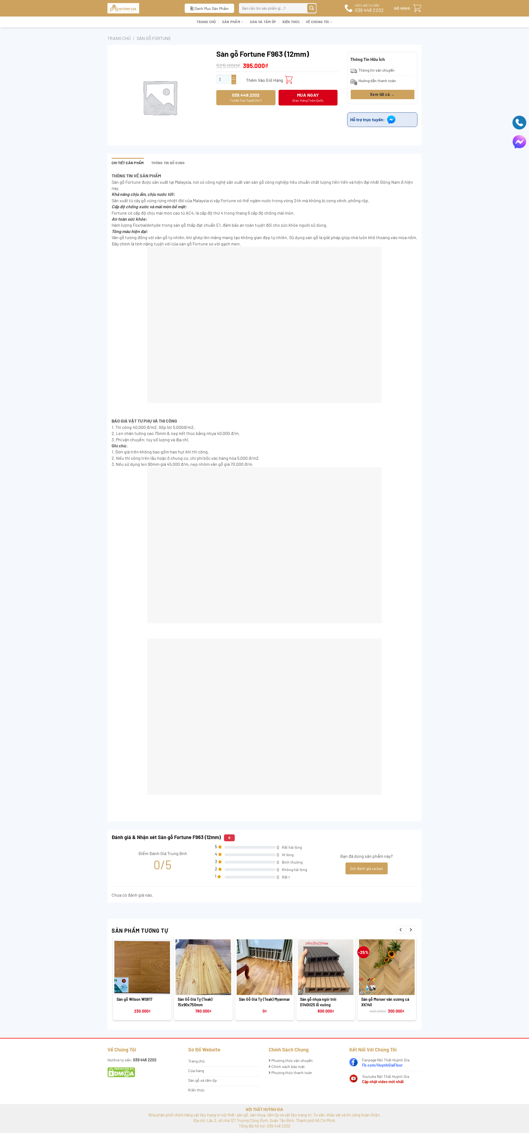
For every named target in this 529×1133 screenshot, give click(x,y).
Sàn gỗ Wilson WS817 (134, 999)
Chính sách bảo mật (288, 1066)
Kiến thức (291, 22)
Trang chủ (206, 22)
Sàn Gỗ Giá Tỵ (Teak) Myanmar (264, 999)
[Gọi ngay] (519, 122)
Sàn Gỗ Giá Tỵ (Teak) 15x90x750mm (195, 1002)
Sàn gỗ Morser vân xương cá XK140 (385, 1002)
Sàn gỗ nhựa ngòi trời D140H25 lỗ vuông (318, 1002)
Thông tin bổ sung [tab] (168, 163)
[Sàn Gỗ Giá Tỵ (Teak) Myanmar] (264, 967)
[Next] (410, 930)
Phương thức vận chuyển (292, 1060)
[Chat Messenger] (519, 141)
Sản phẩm (231, 22)
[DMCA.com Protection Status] (121, 1072)
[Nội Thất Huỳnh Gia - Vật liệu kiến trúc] (141, 8)
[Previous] (401, 930)
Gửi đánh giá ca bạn (366, 868)
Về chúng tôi (317, 22)
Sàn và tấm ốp (263, 22)
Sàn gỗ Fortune (154, 38)
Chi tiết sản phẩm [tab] (128, 163)
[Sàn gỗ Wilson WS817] (142, 967)
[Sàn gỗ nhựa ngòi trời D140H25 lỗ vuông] (325, 967)
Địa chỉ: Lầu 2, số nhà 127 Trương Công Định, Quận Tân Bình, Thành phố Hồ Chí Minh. (264, 1120)
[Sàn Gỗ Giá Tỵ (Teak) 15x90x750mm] (203, 967)
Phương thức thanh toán (291, 1072)
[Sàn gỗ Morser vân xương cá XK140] (387, 967)
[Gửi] (311, 8)
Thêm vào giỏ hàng (264, 80)
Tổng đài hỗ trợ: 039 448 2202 (264, 1126)
